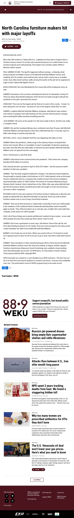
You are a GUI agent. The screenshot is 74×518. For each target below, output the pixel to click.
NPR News (34, 328)
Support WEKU (46, 497)
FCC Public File (32, 499)
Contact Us (60, 492)
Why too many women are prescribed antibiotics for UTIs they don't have (49, 419)
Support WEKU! (63, 3)
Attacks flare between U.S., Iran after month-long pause (50, 363)
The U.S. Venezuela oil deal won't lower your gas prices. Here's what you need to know (49, 449)
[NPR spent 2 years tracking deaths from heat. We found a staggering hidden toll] (17, 389)
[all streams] (71, 10)
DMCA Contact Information (61, 497)
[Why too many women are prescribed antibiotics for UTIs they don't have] (17, 419)
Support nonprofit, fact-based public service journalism (50, 302)
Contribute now (39, 316)
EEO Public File (46, 492)
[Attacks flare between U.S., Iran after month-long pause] (17, 365)
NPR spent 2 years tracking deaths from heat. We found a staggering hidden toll (49, 389)
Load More (37, 480)
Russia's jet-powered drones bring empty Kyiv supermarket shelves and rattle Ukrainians (49, 335)
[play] (5, 10)
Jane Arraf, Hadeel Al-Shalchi (39, 368)
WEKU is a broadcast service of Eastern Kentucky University (34, 493)
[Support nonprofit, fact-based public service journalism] (15, 308)
